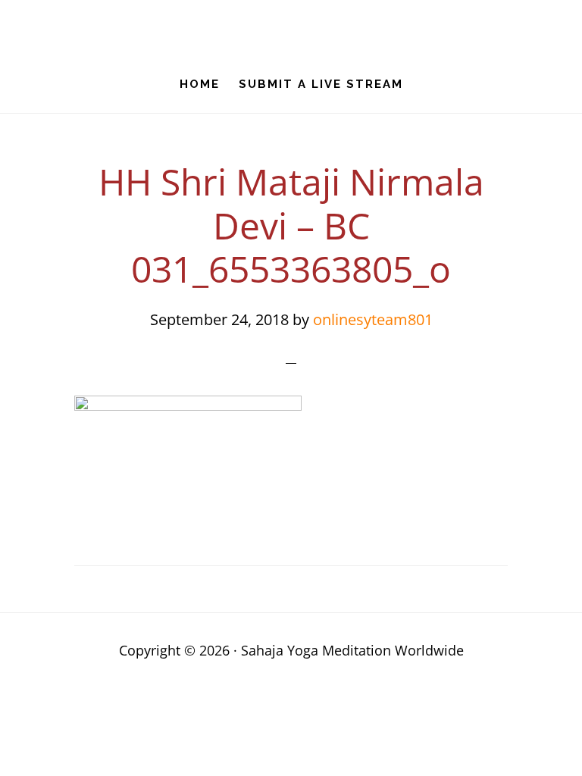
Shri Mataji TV (291, 27)
